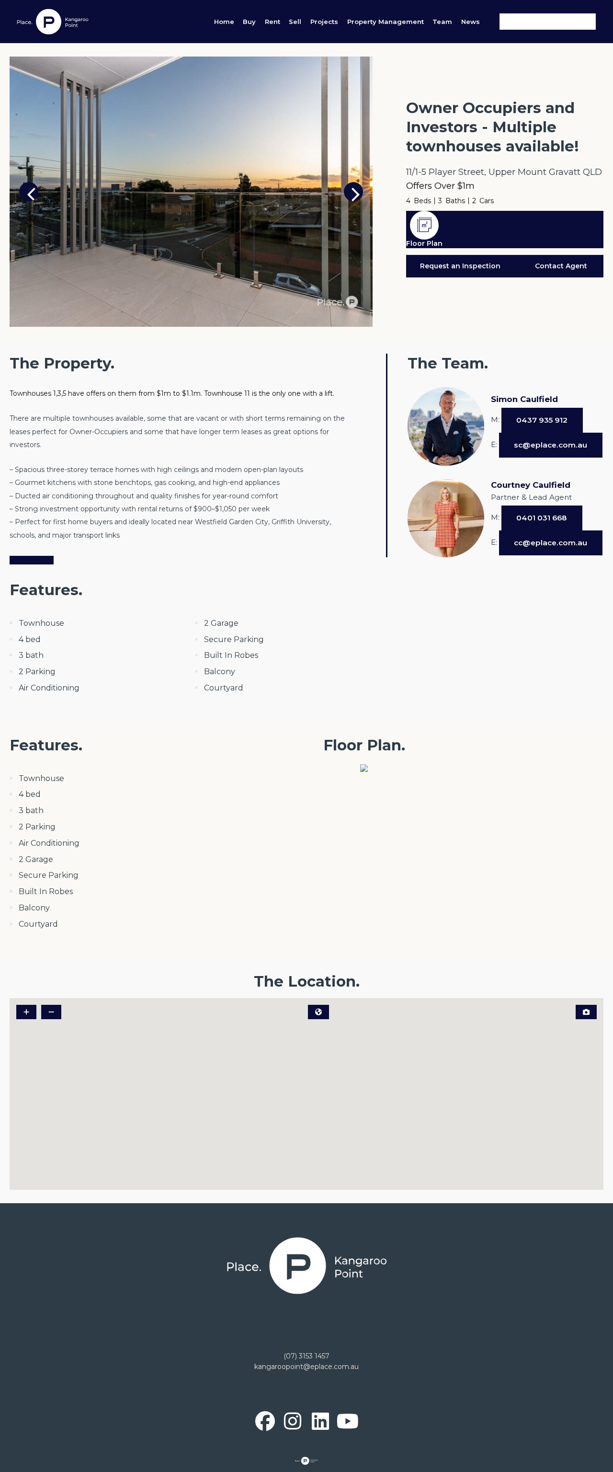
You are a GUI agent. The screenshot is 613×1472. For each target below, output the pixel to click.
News (470, 21)
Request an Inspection (460, 266)
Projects (324, 21)
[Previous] (28, 191)
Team (442, 21)
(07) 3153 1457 (306, 1356)
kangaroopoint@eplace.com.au (306, 1366)
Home (224, 21)
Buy (249, 21)
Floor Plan (424, 243)
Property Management (385, 21)
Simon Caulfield (524, 399)
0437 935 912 (542, 420)
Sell (295, 21)
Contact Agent (561, 266)
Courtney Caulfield (530, 485)
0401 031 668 (541, 517)
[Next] (353, 191)
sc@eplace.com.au (550, 444)
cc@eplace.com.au (550, 542)
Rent (272, 21)
